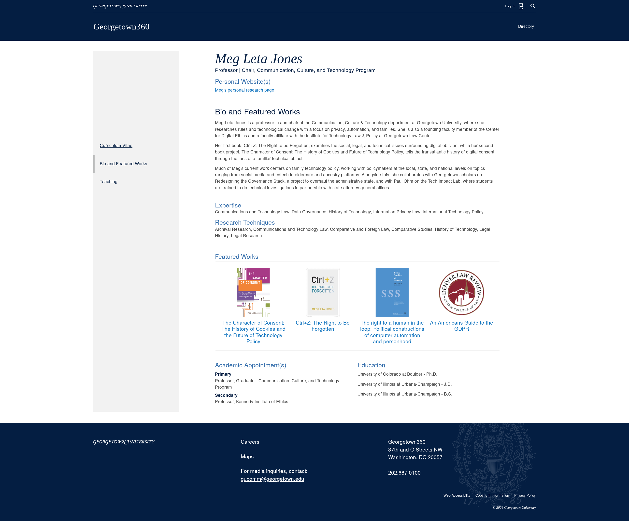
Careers (250, 441)
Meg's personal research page (244, 90)
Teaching (108, 181)
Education (371, 364)
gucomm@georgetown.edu (272, 478)
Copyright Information (492, 495)
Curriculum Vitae (116, 145)
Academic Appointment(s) (250, 364)
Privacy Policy (525, 495)
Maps (247, 456)
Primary (223, 374)
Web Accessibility (456, 495)
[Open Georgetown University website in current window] (120, 6)
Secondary (226, 395)
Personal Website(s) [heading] (243, 81)
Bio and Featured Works (123, 163)
